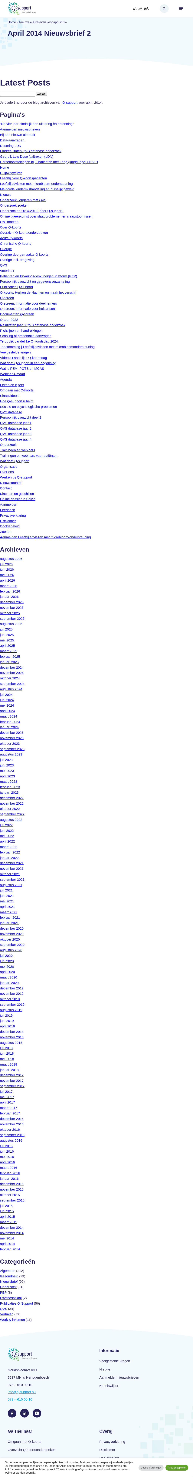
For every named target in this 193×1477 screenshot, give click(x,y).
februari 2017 (10, 1113)
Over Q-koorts (10, 227)
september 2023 (12, 749)
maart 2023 (8, 781)
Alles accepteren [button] (177, 1467)
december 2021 (12, 863)
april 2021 (7, 907)
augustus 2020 (11, 950)
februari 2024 (10, 722)
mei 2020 (7, 966)
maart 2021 (8, 912)
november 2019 (12, 993)
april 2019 (7, 1026)
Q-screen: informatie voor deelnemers (28, 303)
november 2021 (12, 868)
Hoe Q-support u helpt (16, 401)
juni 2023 (7, 765)
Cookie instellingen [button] (151, 1467)
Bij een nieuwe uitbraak (17, 135)
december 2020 (12, 928)
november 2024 (12, 673)
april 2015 (7, 1216)
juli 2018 (6, 1048)
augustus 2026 (11, 559)
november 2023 (12, 738)
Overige (6, 249)
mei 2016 (7, 1157)
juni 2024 (7, 700)
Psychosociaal (11, 1298)
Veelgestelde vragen (15, 352)
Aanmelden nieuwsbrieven (20, 129)
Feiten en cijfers (12, 385)
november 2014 (12, 1233)
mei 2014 (7, 1238)
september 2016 (12, 1135)
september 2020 (12, 945)
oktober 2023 (10, 743)
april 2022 (7, 841)
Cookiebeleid (10, 526)
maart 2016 (8, 1168)
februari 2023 (10, 787)
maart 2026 (8, 586)
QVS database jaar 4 (15, 439)
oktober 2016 (10, 1129)
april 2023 (7, 776)
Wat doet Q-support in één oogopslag (28, 363)
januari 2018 (9, 1070)
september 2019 (12, 1004)
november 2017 (12, 1081)
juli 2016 (6, 1146)
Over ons (7, 472)
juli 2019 (6, 1015)
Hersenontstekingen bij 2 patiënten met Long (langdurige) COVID (49, 162)
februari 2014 (10, 1249)
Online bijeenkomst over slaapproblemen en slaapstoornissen (46, 216)
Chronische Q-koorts (15, 243)
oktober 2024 (10, 678)
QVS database (11, 412)
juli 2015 (6, 1206)
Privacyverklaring (13, 515)
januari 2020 (9, 983)
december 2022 (12, 798)
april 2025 (7, 645)
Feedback (7, 510)
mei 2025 (7, 640)
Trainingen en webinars (17, 450)
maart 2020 (8, 977)
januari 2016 (9, 1179)
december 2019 (12, 988)
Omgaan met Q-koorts (17, 390)
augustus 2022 (11, 820)
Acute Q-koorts (11, 238)
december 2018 (12, 1032)
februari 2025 (10, 656)
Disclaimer (8, 521)
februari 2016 (10, 1173)
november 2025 (12, 608)
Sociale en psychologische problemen (28, 407)
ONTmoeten (9, 222)
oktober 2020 (10, 939)
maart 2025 (8, 651)
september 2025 (12, 618)
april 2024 (7, 711)
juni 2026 (7, 569)
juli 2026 (6, 564)
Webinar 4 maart (12, 374)
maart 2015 (8, 1222)
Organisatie (8, 466)
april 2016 (7, 1162)
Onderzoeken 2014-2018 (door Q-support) (32, 211)
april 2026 (7, 580)
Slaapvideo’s (9, 396)
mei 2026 (7, 575)
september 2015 (12, 1200)
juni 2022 (7, 831)
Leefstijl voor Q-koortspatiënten (23, 178)
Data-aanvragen (12, 140)
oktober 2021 (10, 874)
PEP (3, 1292)
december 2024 (12, 667)
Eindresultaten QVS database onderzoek (30, 151)
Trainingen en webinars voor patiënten (28, 456)
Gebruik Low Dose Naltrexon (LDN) (26, 156)
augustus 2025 (11, 624)
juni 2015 (7, 1211)
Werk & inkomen (12, 1320)
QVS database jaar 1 (15, 423)
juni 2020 (7, 961)
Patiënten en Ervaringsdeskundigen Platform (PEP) (38, 276)
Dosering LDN (10, 146)
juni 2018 (7, 1053)
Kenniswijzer (108, 1386)
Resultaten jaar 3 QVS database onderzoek (32, 325)
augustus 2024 (11, 689)
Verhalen (6, 1314)
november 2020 (12, 934)
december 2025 (12, 602)
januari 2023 (9, 792)
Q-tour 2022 (9, 320)
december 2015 (12, 1184)
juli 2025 (6, 629)
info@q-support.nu (22, 1392)
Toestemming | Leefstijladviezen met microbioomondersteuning (47, 347)
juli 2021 (6, 890)
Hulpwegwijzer (11, 173)
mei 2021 (7, 901)
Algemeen (7, 1271)
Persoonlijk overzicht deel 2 (20, 417)
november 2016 (12, 1124)
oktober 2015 (10, 1195)
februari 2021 (10, 917)
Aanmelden (8, 504)
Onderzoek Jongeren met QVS (23, 200)
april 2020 (7, 972)
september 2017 (12, 1086)
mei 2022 (7, 836)
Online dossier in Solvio (17, 499)
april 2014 (7, 1244)
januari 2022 (9, 858)
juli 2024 (6, 695)
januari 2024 (9, 727)
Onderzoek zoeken (14, 205)
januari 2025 (9, 662)
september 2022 (12, 814)
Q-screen (7, 298)
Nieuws (24, 22)
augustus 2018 (11, 1043)
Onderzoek (8, 445)
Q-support (69, 102)
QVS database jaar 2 (15, 428)
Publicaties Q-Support (16, 287)
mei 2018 (7, 1059)
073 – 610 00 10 (20, 1399)
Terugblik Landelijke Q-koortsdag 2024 (29, 341)
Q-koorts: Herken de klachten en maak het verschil (38, 292)
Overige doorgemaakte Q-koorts (24, 254)
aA (134, 8)
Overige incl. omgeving (17, 260)
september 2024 (12, 684)
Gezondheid (9, 1276)
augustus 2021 (11, 885)
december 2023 (12, 733)
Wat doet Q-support (14, 461)
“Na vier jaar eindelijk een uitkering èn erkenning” (37, 124)
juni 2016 (7, 1151)
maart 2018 (8, 1064)
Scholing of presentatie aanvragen (25, 336)
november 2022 (12, 803)
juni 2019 (7, 1021)
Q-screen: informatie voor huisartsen (27, 309)
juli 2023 (6, 760)
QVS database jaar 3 (15, 434)
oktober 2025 (10, 613)
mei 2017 (7, 1097)
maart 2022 (8, 847)
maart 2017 (8, 1108)
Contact (6, 488)
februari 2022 (10, 852)
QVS (3, 265)
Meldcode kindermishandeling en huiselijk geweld (37, 189)
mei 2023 (7, 771)
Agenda (6, 379)
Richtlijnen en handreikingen (21, 331)
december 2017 (12, 1075)
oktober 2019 (10, 999)
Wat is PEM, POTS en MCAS (22, 368)
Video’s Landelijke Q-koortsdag (23, 358)
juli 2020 (6, 956)
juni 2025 (7, 635)
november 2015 (12, 1189)
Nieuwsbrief (9, 1281)
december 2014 (12, 1227)
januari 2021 (9, 923)
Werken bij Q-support (16, 477)
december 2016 (12, 1119)
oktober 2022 (10, 809)
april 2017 (7, 1102)
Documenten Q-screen (17, 314)
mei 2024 (7, 705)
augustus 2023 (11, 754)
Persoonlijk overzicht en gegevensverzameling (35, 281)
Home (12, 22)
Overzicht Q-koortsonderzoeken (24, 233)
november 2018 (12, 1037)
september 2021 (12, 879)
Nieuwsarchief (10, 483)
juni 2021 (7, 896)
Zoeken (164, 8)
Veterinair (7, 271)
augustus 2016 (11, 1140)
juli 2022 (6, 825)
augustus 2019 (11, 1010)
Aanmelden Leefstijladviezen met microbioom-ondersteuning (45, 537)
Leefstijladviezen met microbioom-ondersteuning (36, 184)
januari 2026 (9, 597)
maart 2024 (8, 716)
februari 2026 (10, 591)
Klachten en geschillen (17, 494)
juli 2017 (6, 1091)
